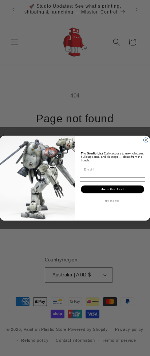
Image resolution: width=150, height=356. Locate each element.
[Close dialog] (145, 140)
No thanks (112, 200)
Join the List (112, 189)
